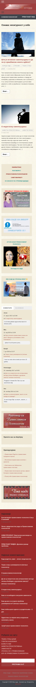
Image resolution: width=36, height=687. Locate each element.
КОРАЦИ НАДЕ (6, 65)
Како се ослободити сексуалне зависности (16, 595)
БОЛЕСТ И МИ (6, 644)
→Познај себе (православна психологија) (15, 476)
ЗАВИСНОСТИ (6, 648)
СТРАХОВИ (16, 65)
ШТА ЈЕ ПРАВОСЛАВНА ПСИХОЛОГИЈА (14, 653)
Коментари (7, 308)
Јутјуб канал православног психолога (14, 626)
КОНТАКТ (25, 181)
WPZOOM (18, 684)
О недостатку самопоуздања (13, 127)
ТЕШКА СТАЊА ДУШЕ (8, 639)
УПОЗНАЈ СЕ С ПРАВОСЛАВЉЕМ (12, 651)
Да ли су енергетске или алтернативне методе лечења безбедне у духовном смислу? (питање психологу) (16, 375)
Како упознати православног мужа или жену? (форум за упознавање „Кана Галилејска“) (16, 337)
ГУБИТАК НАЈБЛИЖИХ (9, 641)
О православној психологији (11, 573)
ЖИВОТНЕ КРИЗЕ (27, 130)
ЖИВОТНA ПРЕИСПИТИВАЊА (11, 130)
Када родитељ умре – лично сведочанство (16, 559)
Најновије (19, 308)
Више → (5, 91)
